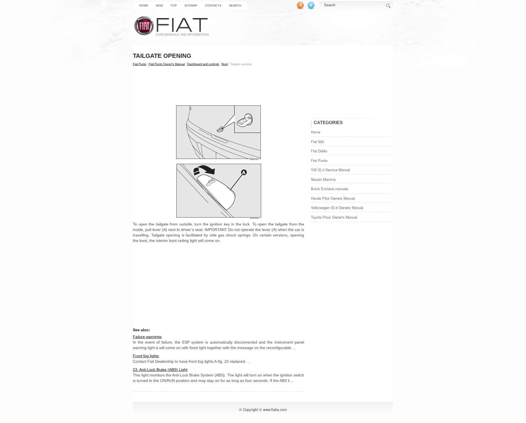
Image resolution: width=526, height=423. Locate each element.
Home (143, 5)
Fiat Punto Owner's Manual (167, 64)
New (159, 5)
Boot (225, 64)
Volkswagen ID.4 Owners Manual (337, 207)
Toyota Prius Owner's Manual (334, 217)
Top (173, 5)
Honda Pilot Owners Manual (333, 198)
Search (235, 5)
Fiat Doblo (319, 150)
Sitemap (190, 5)
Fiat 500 (317, 141)
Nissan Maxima (323, 179)
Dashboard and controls (203, 64)
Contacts (213, 5)
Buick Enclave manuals (329, 188)
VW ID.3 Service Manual (330, 169)
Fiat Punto (139, 64)
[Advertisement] (218, 85)
